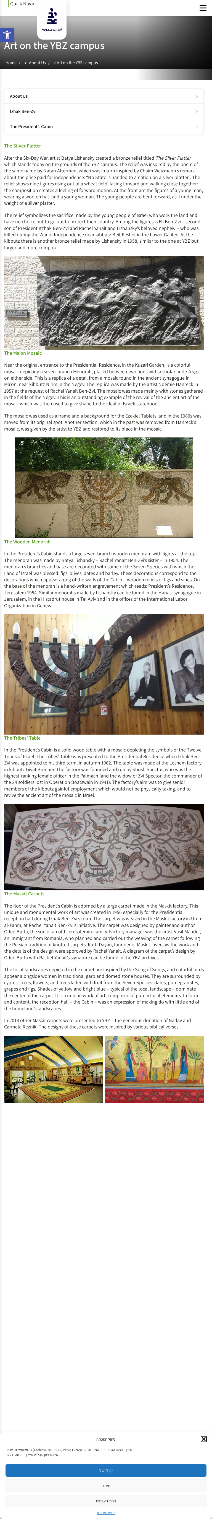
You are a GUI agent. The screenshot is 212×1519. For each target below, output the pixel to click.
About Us (37, 63)
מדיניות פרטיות (106, 1513)
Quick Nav (21, 3)
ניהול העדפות (106, 1501)
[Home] (52, 31)
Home (11, 63)
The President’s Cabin (31, 126)
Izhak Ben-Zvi (23, 111)
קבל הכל (106, 1470)
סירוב (106, 1485)
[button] (7, 35)
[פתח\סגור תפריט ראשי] (203, 8)
